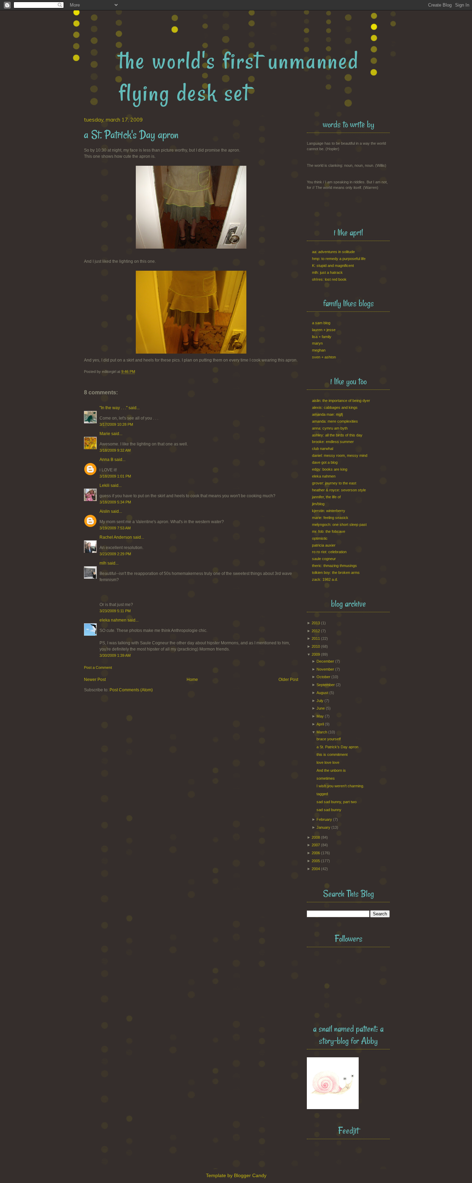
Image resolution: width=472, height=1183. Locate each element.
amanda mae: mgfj (327, 414)
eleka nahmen (113, 620)
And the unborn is (331, 770)
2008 (316, 837)
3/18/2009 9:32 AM (115, 450)
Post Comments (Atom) (131, 689)
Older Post (288, 679)
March (322, 732)
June (321, 708)
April (320, 724)
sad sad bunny (329, 810)
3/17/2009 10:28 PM (116, 424)
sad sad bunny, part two (337, 802)
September (326, 685)
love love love (328, 762)
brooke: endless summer (333, 442)
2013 (316, 623)
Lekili (105, 485)
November (325, 669)
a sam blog (321, 323)
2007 (316, 845)
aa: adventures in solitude (333, 252)
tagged (322, 794)
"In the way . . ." (114, 407)
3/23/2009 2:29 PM (115, 554)
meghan (318, 350)
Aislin (105, 511)
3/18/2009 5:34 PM (115, 502)
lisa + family (321, 337)
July (320, 701)
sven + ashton (324, 357)
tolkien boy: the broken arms (336, 572)
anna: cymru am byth (330, 428)
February (324, 819)
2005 (316, 861)
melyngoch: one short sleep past (339, 524)
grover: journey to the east (334, 483)
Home (192, 679)
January (323, 827)
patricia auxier (324, 545)
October (323, 677)
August (322, 693)
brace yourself (329, 739)
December (325, 661)
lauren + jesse (324, 330)
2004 (316, 869)
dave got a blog (325, 462)
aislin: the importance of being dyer (341, 400)
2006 (316, 853)
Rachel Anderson (116, 537)
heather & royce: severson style (339, 490)
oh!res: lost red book (329, 279)
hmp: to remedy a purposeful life (339, 259)
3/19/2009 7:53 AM (115, 528)
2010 (316, 646)
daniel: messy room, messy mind (339, 455)
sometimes (326, 778)
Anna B (106, 459)
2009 (316, 654)
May (320, 716)
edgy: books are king (329, 469)
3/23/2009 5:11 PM (115, 611)
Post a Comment (98, 667)
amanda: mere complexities (335, 421)
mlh (103, 563)
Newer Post (95, 679)
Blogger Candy (250, 1175)
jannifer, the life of (326, 497)
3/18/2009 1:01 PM (115, 476)
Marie (105, 433)
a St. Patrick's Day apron (337, 747)
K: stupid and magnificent (333, 265)
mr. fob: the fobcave (328, 531)
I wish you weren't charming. (340, 786)
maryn (317, 343)
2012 (316, 631)
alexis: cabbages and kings (335, 407)
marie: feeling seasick (330, 518)
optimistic (320, 538)
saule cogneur (324, 559)
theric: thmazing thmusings (334, 566)
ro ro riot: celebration (329, 552)
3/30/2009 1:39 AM (115, 655)
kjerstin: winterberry (328, 511)
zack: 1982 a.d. (325, 579)
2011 (316, 638)
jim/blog (318, 504)
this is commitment (332, 754)
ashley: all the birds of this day (337, 435)
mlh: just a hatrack (327, 272)
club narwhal (322, 448)
